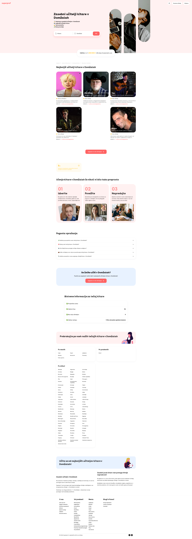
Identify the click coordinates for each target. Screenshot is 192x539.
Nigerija (84, 416)
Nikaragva (60, 418)
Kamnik (90, 518)
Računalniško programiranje (80, 526)
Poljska (59, 425)
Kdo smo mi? (62, 502)
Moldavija (60, 413)
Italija (59, 397)
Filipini (83, 385)
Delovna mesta (63, 513)
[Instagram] (132, 535)
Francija (84, 387)
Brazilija (72, 376)
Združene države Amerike (62, 441)
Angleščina (76, 504)
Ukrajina (84, 435)
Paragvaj (72, 423)
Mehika (84, 411)
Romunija (60, 428)
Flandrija (72, 387)
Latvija (84, 404)
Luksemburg (85, 406)
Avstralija (84, 369)
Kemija (75, 513)
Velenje (90, 515)
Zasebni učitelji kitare (66, 63)
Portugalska (85, 425)
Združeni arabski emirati (74, 441)
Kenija (83, 401)
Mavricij (72, 411)
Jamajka (84, 397)
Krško (90, 522)
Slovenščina (77, 506)
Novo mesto (91, 511)
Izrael (71, 397)
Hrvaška (72, 392)
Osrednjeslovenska (76, 63)
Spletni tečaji (62, 509)
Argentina (72, 369)
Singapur (60, 430)
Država (61, 508)
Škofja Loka (91, 526)
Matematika (77, 502)
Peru (83, 423)
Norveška (84, 418)
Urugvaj (60, 437)
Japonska (60, 399)
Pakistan (84, 421)
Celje (59, 353)
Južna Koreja (85, 399)
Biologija (76, 522)
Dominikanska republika (73, 382)
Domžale (91, 513)
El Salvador (60, 385)
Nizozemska (73, 418)
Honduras (60, 392)
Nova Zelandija (61, 421)
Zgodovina (76, 518)
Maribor (60, 355)
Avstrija (60, 371)
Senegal (84, 428)
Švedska (72, 433)
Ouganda (72, 421)
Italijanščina (77, 515)
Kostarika (72, 404)
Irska (71, 394)
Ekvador (84, 381)
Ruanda (72, 428)
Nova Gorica (92, 517)
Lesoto (59, 406)
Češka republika (86, 376)
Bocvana (60, 374)
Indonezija (60, 394)
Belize (83, 371)
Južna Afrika (73, 399)
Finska (59, 387)
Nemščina (76, 509)
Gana (59, 389)
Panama (60, 423)
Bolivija (84, 374)
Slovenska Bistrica (93, 520)
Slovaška (72, 430)
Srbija (59, 433)
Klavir (100, 353)
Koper (71, 353)
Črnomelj (84, 355)
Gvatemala (85, 389)
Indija (83, 392)
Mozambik (72, 413)
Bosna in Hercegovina (63, 376)
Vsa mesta (91, 529)
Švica (83, 433)
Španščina (76, 517)
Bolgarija (72, 374)
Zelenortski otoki (62, 443)
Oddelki (61, 511)
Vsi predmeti (77, 529)
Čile (59, 379)
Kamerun (60, 401)
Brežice (90, 524)
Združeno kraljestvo (87, 440)
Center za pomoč (107, 504)
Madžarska (60, 409)
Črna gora (84, 379)
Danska (60, 381)
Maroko (60, 411)
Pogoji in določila (63, 504)
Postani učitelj (177, 3)
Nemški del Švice (74, 416)
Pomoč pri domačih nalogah (80, 527)
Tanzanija (60, 435)
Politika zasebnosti (64, 506)
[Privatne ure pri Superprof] (6, 3)
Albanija (60, 369)
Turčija (71, 435)
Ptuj (90, 527)
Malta (83, 409)
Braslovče (72, 355)
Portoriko (72, 425)
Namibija (84, 413)
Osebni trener (77, 520)
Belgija (71, 371)
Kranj (90, 506)
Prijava (186, 3)
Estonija (72, 385)
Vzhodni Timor (85, 437)
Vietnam (72, 437)
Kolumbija (60, 404)
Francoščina (77, 524)
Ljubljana (84, 353)
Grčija (71, 389)
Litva (71, 406)
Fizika (75, 511)
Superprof (58, 63)
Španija (84, 430)
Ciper (71, 379)
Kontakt (105, 506)
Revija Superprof (107, 502)
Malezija (72, 409)
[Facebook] (129, 535)
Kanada (72, 401)
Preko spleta (61, 357)
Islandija (84, 394)
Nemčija (60, 416)
